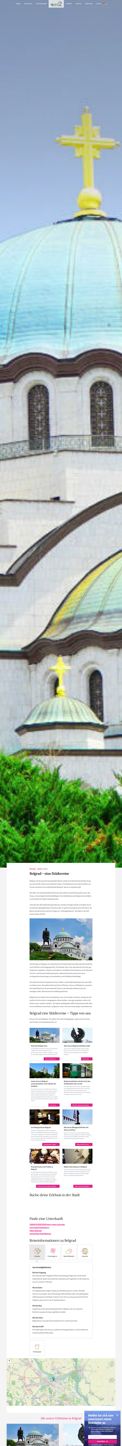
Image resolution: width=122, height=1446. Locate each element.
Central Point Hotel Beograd (40, 1234)
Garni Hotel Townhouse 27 (39, 1228)
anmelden (101, 1441)
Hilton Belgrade (36, 1231)
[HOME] (56, 4)
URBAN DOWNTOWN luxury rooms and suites (47, 1224)
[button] (53, 1379)
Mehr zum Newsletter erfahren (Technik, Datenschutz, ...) (102, 1444)
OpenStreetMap (108, 1405)
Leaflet (103, 1405)
